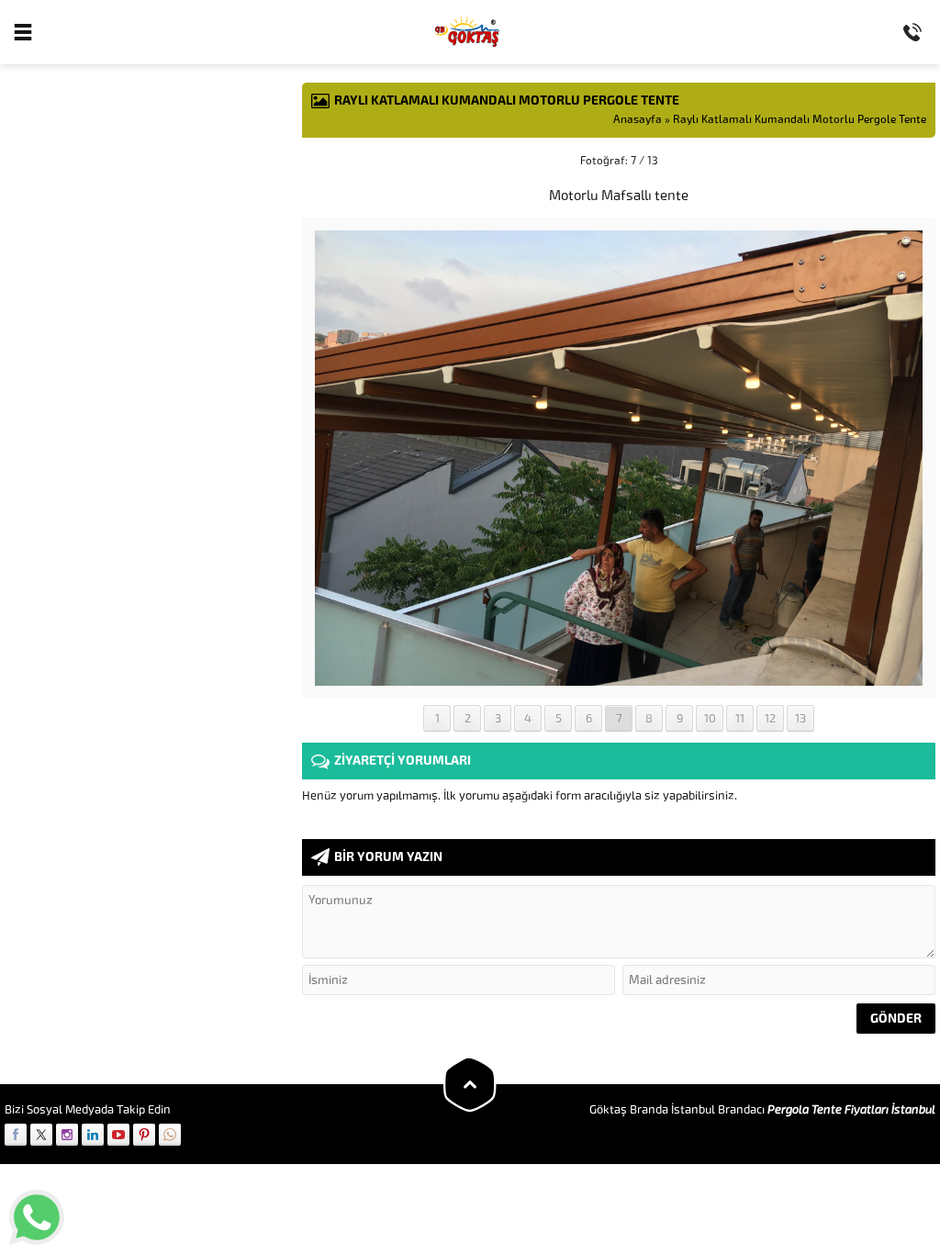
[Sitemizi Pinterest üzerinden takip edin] (144, 1135)
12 (770, 718)
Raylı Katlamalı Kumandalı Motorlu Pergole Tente (799, 119)
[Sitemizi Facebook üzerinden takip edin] (16, 1135)
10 (710, 718)
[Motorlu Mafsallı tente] (619, 679)
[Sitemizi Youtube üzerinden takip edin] (118, 1135)
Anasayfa (637, 119)
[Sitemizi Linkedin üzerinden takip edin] (93, 1135)
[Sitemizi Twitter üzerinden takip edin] (41, 1135)
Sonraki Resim (889, 160)
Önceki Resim (348, 160)
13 (800, 718)
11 (739, 718)
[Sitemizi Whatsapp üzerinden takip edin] (170, 1135)
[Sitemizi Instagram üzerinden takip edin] (67, 1135)
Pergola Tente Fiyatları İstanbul (851, 1109)
